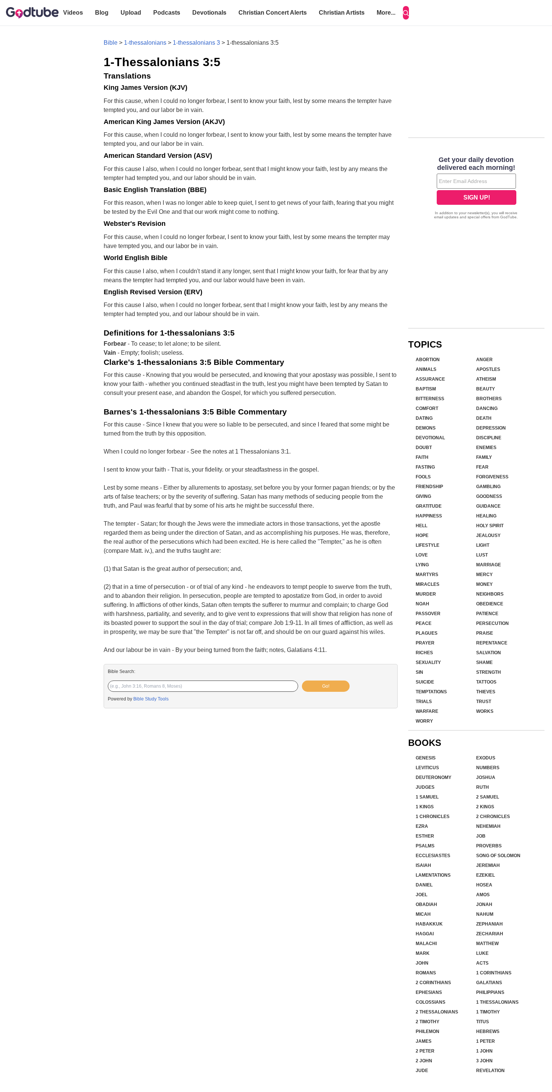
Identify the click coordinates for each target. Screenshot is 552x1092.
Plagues (426, 633)
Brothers (489, 398)
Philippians (490, 992)
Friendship (429, 486)
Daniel (424, 885)
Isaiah (423, 865)
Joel (421, 894)
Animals (426, 369)
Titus (482, 1021)
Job (481, 836)
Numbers (487, 767)
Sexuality (428, 662)
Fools (423, 476)
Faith (422, 457)
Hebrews (487, 1031)
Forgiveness (492, 476)
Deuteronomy (433, 777)
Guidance (488, 506)
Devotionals (209, 12)
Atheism (486, 379)
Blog (102, 12)
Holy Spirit (490, 525)
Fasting (425, 467)
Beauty (485, 389)
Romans (426, 973)
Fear (482, 467)
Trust (483, 701)
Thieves (485, 691)
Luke (482, 953)
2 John (424, 1060)
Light (482, 545)
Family (484, 457)
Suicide (425, 682)
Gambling (488, 486)
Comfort (427, 408)
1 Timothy (488, 1012)
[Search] (406, 13)
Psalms (425, 845)
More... (386, 12)
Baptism (426, 389)
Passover (428, 613)
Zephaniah (489, 924)
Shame (484, 662)
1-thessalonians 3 (196, 42)
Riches (424, 652)
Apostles (488, 369)
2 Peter (425, 1051)
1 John (484, 1051)
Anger (484, 359)
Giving (423, 496)
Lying (422, 564)
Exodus (485, 758)
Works (484, 711)
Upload (131, 12)
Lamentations (433, 875)
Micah (423, 914)
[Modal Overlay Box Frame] (476, 188)
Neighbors (490, 594)
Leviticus (427, 767)
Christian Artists (342, 12)
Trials (424, 701)
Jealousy (488, 535)
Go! (325, 686)
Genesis (426, 758)
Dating (424, 418)
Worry (424, 721)
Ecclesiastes (433, 855)
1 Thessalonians (497, 1002)
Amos (483, 894)
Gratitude (429, 506)
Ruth (482, 787)
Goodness (489, 496)
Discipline (488, 437)
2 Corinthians (433, 982)
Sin (419, 672)
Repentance (491, 643)
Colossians (430, 1002)
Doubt (424, 447)
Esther (425, 836)
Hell (421, 525)
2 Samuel (487, 797)
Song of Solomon (498, 855)
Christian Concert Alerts (272, 12)
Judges (425, 787)
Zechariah (489, 933)
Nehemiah (488, 826)
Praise (484, 633)
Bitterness (430, 398)
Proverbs (489, 845)
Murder (426, 594)
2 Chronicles (493, 816)
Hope (422, 535)
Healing (486, 516)
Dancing (487, 408)
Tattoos (486, 682)
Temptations (431, 691)
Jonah (484, 904)
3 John (484, 1060)
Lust (482, 555)
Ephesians (429, 992)
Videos (73, 12)
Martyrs (427, 574)
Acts (482, 963)
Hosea (484, 885)
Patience (487, 613)
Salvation (488, 652)
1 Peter (485, 1041)
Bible (111, 42)
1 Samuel (427, 797)
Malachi (426, 943)
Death (484, 418)
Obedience (489, 603)
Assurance (430, 379)
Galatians (489, 982)
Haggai (425, 933)
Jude (422, 1070)
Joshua (485, 777)
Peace (423, 623)
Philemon (427, 1031)
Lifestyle (427, 545)
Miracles (427, 584)
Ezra (422, 826)
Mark (423, 953)
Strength (488, 672)
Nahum (484, 914)
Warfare (427, 711)
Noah (422, 603)
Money (484, 584)
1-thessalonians (145, 42)
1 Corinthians (493, 973)
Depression (491, 428)
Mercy (484, 574)
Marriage (488, 564)
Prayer (425, 643)
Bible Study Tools (151, 699)
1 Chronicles (432, 816)
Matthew (487, 943)
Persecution (492, 623)
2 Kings (485, 806)
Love (422, 555)
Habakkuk (429, 924)
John (422, 963)
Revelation (490, 1070)
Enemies (486, 447)
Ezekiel (485, 875)
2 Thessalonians (437, 1012)
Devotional (430, 437)
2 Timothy (427, 1021)
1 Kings (425, 806)
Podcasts (166, 12)
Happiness (429, 516)
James (423, 1041)
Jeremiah (488, 865)
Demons (426, 428)
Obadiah (426, 904)
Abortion (428, 359)
